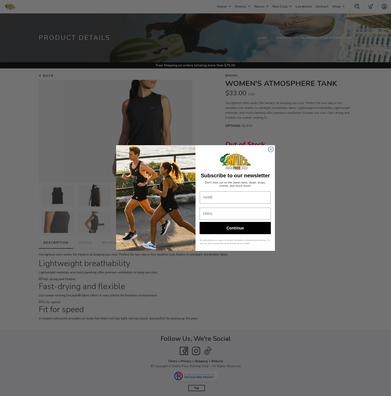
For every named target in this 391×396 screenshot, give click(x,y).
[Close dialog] (270, 149)
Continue (235, 228)
